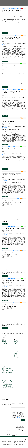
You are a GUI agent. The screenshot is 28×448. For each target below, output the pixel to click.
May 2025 (15, 354)
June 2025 (15, 353)
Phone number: (21, 403)
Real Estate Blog (4, 343)
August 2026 (16, 341)
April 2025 (15, 355)
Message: (12, 406)
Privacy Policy (18, 417)
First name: (13, 400)
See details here (9, 17)
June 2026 (15, 343)
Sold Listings (4, 344)
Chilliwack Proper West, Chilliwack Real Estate (13, 333)
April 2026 (15, 345)
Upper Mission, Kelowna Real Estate (14, 335)
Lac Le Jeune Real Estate (4, 334)
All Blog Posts (4, 340)
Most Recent (16, 340)
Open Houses (4, 342)
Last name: (20, 400)
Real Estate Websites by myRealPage (21, 434)
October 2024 (16, 359)
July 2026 (15, 342)
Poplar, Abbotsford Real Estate (17, 334)
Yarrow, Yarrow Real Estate (6, 393)
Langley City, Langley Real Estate (10, 334)
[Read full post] (14, 9)
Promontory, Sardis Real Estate (8, 123)
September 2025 (16, 350)
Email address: (13, 403)
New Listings (4, 341)
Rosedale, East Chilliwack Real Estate (7, 335)
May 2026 (15, 344)
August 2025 (16, 351)
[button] (17, 430)
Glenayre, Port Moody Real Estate (7, 380)
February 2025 (16, 357)
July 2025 (15, 352)
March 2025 (16, 356)
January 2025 (16, 358)
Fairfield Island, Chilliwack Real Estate (7, 379)
